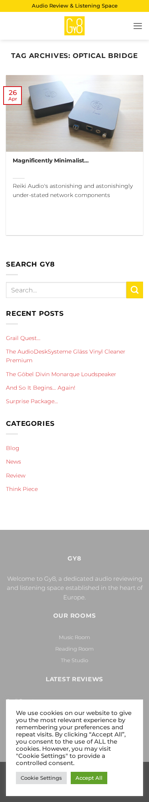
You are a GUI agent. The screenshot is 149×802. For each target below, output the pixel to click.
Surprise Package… (32, 401)
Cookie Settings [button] (41, 778)
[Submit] (134, 290)
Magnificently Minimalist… (51, 160)
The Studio (74, 660)
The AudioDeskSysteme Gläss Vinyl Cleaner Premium (66, 356)
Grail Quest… (23, 338)
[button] (138, 26)
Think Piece (22, 489)
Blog (12, 448)
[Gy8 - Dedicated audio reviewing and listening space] (74, 26)
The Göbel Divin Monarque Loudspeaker (61, 374)
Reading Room (74, 648)
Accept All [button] (89, 778)
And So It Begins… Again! (40, 387)
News (13, 461)
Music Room (74, 637)
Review (15, 475)
